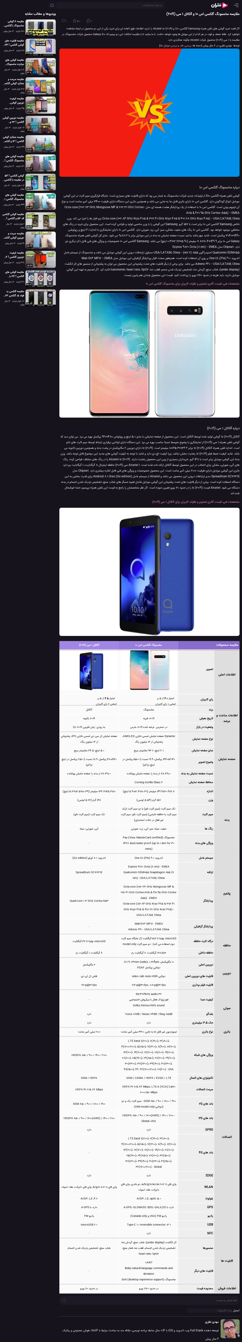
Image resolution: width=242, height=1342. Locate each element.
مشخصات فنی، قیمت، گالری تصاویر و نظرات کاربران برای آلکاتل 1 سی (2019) (196, 502)
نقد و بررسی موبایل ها (171, 45)
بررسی (188, 45)
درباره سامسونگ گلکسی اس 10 (219, 187)
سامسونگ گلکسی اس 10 (148, 645)
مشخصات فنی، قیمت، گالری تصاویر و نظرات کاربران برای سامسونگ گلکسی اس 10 (193, 283)
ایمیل (236, 1310)
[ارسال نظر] (63, 1300)
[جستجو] (52, 5)
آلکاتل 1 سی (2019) (89, 645)
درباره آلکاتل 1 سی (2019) (223, 428)
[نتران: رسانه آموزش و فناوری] (219, 5)
